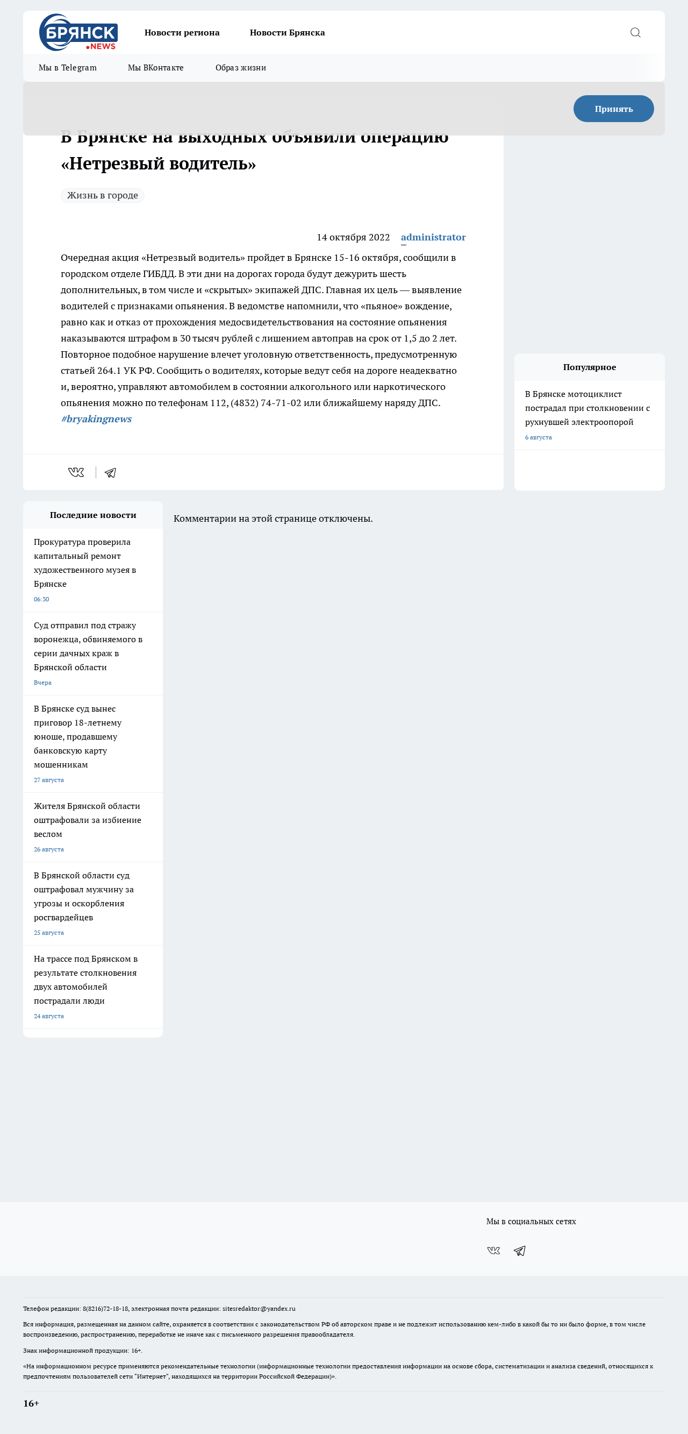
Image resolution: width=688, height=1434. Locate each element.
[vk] (77, 472)
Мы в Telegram (68, 67)
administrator (433, 237)
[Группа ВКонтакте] (493, 1250)
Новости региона (182, 32)
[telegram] (114, 472)
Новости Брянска (287, 32)
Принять (614, 108)
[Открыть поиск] (635, 32)
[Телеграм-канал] (520, 1250)
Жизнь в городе (102, 195)
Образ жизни (241, 67)
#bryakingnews (96, 419)
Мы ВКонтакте (156, 67)
